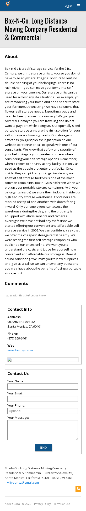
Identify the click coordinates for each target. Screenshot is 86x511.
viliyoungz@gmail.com (23, 482)
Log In (68, 6)
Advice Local (13, 504)
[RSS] (78, 489)
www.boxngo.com (20, 350)
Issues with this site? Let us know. (25, 295)
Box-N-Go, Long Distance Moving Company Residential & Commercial (41, 28)
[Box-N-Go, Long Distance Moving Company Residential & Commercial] (9, 360)
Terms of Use (62, 504)
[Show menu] (76, 6)
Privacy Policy (42, 504)
